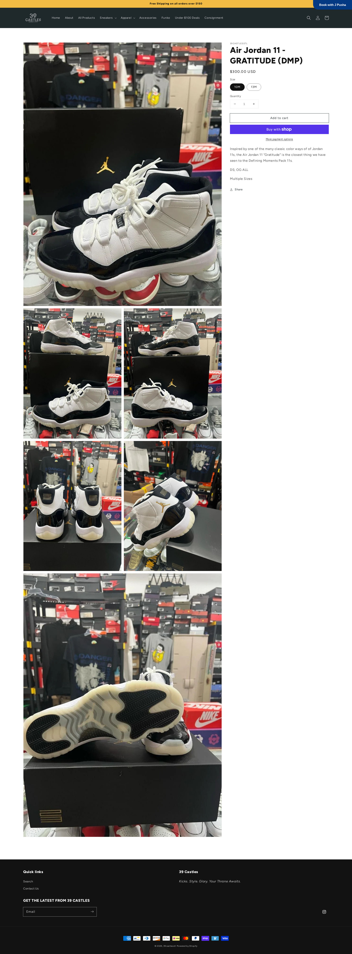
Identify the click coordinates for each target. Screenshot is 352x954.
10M (237, 87)
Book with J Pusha (332, 5)
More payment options (279, 139)
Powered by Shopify (187, 946)
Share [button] (239, 189)
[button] (107, 18)
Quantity (235, 96)
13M (254, 87)
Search (28, 881)
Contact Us (31, 888)
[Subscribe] (92, 911)
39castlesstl (169, 946)
